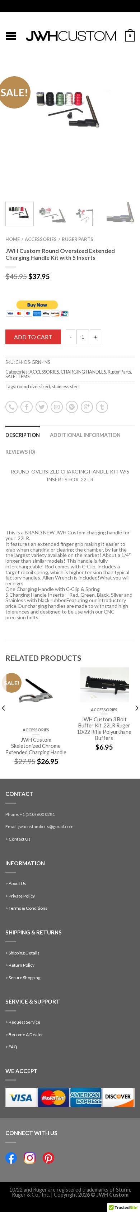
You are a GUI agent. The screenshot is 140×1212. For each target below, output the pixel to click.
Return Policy (21, 965)
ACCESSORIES (41, 239)
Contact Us (20, 839)
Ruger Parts (77, 239)
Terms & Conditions (28, 908)
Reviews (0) (20, 452)
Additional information (85, 435)
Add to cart (33, 336)
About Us (17, 883)
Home (12, 239)
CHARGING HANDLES (83, 372)
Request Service (24, 1022)
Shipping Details (24, 953)
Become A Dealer (26, 1034)
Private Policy (22, 896)
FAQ (13, 1046)
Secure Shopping (25, 977)
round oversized (33, 386)
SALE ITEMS (17, 376)
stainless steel (66, 386)
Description (22, 435)
